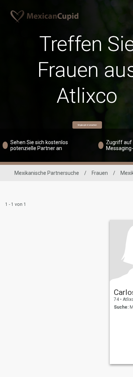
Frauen (100, 173)
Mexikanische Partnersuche (46, 173)
